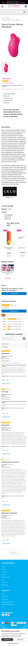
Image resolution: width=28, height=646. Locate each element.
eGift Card (4, 566)
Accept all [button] (7, 639)
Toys (3, 18)
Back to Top (13, 552)
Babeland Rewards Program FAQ (8, 604)
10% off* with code (14, 1)
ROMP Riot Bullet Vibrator (9, 248)
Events (3, 594)
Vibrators (8, 18)
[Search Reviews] (24, 338)
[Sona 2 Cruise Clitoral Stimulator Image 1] (14, 45)
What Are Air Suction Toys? (7, 273)
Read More (8, 278)
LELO (11, 197)
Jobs (3, 607)
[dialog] (14, 637)
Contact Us (4, 569)
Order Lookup (4, 571)
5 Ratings (4, 83)
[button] (2, 6)
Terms (3, 579)
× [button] (26, 630)
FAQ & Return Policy (5, 577)
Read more (19, 636)
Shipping (3, 574)
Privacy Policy (4, 582)
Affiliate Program (5, 599)
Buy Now (9, 255)
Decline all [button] (20, 639)
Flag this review (6, 383)
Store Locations (5, 596)
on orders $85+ (14, 2)
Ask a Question (6, 89)
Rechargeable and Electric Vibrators (11, 20)
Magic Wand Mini (22, 248)
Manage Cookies (5, 584)
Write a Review (10, 83)
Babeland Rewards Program (7, 602)
